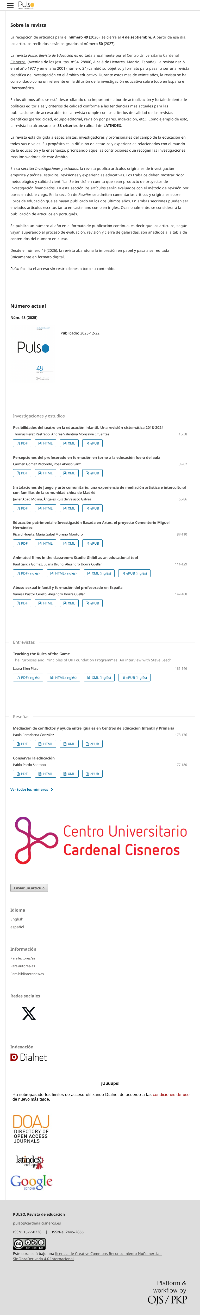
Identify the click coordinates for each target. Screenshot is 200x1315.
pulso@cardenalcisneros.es (37, 1223)
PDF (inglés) (30, 573)
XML (71, 443)
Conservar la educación (34, 758)
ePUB (94, 443)
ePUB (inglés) (136, 573)
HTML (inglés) (65, 573)
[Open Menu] (10, 5)
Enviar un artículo (29, 888)
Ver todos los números (29, 789)
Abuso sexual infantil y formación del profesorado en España (67, 587)
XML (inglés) (101, 573)
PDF (24, 443)
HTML (47, 443)
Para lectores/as (22, 958)
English (16, 919)
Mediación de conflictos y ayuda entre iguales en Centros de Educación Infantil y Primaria (93, 728)
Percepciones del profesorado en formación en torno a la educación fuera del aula (86, 457)
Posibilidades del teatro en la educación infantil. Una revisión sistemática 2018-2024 (88, 427)
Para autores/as (22, 966)
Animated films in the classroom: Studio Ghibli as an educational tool (75, 557)
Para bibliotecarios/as (27, 973)
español (17, 926)
